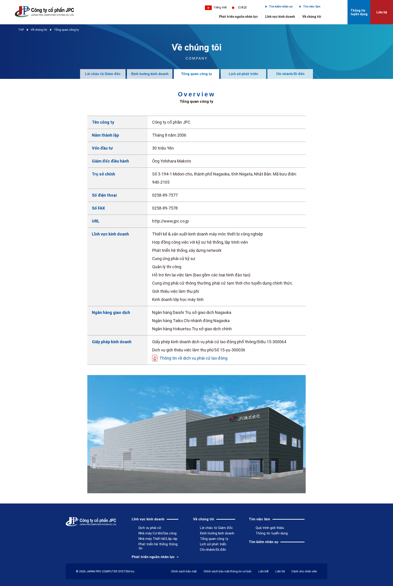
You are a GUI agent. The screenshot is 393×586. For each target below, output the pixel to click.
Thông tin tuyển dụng (359, 12)
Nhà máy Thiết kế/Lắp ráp (158, 539)
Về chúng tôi (311, 16)
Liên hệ (381, 12)
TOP (21, 29)
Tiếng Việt (220, 7)
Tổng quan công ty (196, 74)
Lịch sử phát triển (243, 74)
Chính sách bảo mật (184, 571)
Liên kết (263, 571)
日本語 (242, 7)
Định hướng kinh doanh (150, 74)
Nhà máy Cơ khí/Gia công (157, 533)
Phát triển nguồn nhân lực (238, 16)
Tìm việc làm (311, 6)
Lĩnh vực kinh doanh (280, 16)
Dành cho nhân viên (304, 571)
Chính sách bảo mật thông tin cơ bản (228, 571)
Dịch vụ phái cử (150, 528)
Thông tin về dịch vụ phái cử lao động (193, 358)
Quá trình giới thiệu (270, 528)
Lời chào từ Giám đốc (103, 74)
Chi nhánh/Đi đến (290, 74)
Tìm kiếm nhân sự (281, 6)
